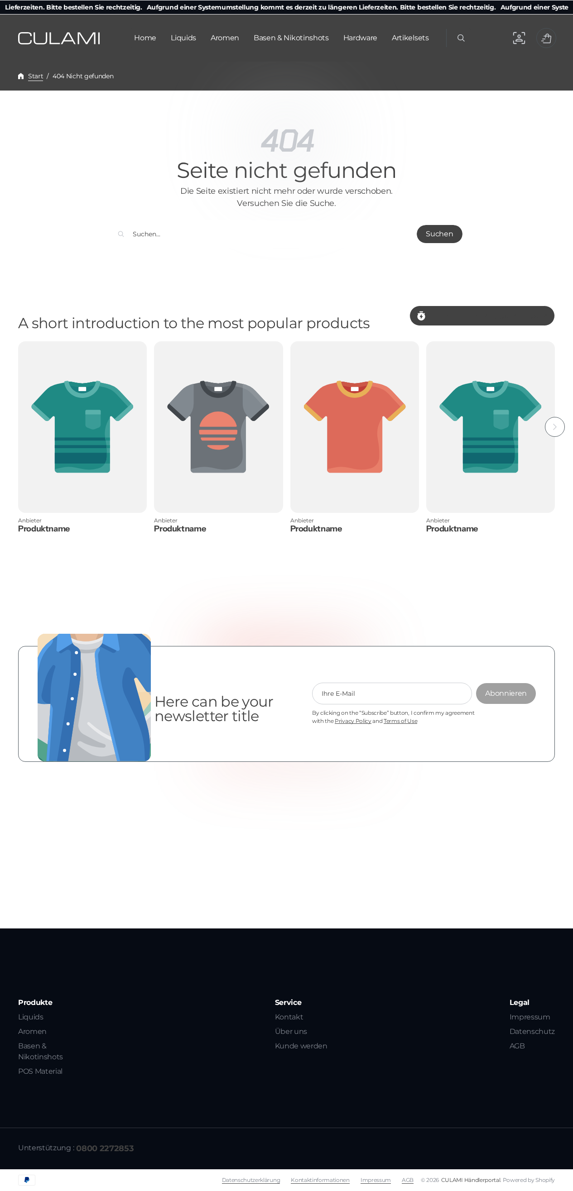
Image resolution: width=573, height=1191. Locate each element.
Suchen (439, 234)
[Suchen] (121, 234)
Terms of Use (400, 721)
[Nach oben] (562, 1180)
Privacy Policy (353, 721)
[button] (460, 38)
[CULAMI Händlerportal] (59, 38)
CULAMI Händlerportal (471, 1180)
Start (35, 76)
